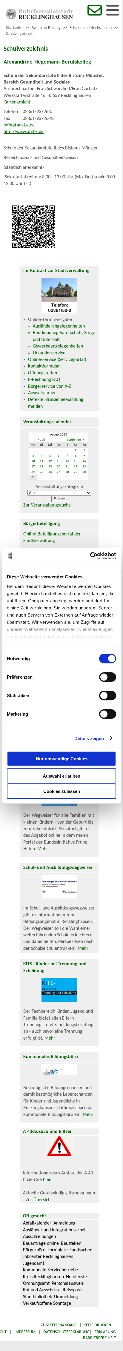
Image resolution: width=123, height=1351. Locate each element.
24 (33, 472)
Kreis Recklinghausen (43, 1277)
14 (67, 461)
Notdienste (76, 1277)
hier (46, 1179)
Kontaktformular (44, 366)
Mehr (42, 849)
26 (50, 472)
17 (33, 466)
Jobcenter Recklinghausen (48, 1256)
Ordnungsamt (36, 1283)
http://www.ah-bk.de (24, 131)
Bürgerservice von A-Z (49, 386)
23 (84, 466)
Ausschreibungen (39, 1236)
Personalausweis (68, 1283)
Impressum (25, 1332)
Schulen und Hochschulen (91, 28)
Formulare (57, 1250)
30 (84, 472)
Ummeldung (66, 1297)
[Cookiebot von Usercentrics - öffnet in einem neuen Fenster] (90, 556)
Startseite (14, 28)
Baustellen (71, 1243)
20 (58, 466)
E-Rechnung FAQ (44, 379)
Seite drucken (97, 1325)
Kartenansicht (17, 102)
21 (67, 466)
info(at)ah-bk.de (19, 125)
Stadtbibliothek (37, 1297)
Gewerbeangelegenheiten (58, 346)
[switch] (107, 677)
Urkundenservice (49, 353)
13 (58, 461)
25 (41, 472)
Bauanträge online (41, 1243)
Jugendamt (33, 1263)
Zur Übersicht (39, 1200)
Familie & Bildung (46, 28)
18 (41, 466)
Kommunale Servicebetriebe (50, 1270)
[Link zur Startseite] (39, 18)
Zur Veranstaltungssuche (47, 505)
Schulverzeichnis (19, 34)
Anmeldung (64, 1223)
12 (50, 461)
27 (58, 472)
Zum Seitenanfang (58, 1325)
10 (33, 461)
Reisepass (72, 1290)
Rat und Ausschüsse (42, 1290)
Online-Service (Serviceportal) (57, 359)
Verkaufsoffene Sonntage (47, 1303)
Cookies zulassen (61, 791)
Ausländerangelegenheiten (59, 326)
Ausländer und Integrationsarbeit (55, 1230)
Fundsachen (81, 1250)
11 (41, 461)
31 (33, 477)
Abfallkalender (37, 1223)
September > (75, 439)
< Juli (41, 439)
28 (67, 472)
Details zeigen (89, 738)
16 (84, 461)
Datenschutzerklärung (66, 1332)
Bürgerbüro (34, 1250)
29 (75, 472)
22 (75, 466)
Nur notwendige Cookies (61, 758)
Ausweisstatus (41, 393)
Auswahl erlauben (61, 776)
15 (75, 461)
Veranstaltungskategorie (59, 486)
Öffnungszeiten (42, 373)
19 (50, 466)
